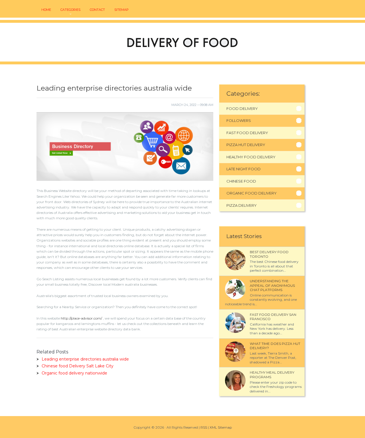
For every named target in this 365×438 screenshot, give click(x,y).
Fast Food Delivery (247, 132)
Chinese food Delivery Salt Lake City (77, 366)
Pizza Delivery (241, 205)
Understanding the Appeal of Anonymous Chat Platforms (272, 285)
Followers (238, 120)
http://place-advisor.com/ (81, 318)
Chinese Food (241, 181)
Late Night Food (243, 169)
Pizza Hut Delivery (245, 144)
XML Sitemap (221, 427)
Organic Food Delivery (251, 193)
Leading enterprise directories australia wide (85, 359)
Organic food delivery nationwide (74, 373)
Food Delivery (242, 108)
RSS (203, 427)
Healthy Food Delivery (250, 157)
